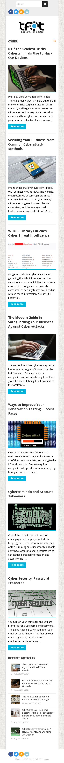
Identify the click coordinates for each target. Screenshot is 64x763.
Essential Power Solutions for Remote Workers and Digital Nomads (37, 683)
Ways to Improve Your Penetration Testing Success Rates (31, 409)
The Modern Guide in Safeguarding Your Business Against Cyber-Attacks (30, 321)
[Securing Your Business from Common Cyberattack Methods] (32, 169)
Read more (17, 126)
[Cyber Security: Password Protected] (32, 603)
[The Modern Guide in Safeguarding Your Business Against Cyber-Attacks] (32, 347)
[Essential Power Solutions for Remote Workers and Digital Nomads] (15, 683)
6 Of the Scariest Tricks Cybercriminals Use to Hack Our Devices (30, 53)
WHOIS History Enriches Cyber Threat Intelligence (28, 233)
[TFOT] (32, 26)
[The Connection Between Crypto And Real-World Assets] (15, 667)
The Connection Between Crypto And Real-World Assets (35, 667)
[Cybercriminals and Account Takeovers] (32, 517)
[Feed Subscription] (55, 40)
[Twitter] (16, 11)
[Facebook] (10, 11)
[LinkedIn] (26, 11)
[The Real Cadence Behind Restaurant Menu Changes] (15, 699)
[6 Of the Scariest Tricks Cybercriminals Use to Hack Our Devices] (32, 78)
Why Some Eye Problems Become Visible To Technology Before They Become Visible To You (37, 714)
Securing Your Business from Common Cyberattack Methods (31, 144)
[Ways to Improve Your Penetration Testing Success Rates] (32, 434)
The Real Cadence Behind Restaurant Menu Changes (36, 698)
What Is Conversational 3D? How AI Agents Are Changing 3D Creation (36, 731)
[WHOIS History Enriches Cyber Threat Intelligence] (32, 256)
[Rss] (21, 11)
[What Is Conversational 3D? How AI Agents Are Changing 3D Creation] (15, 732)
